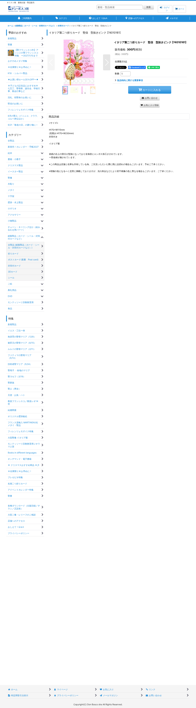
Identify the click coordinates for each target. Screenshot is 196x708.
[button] (51, 62)
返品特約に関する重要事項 (130, 80)
